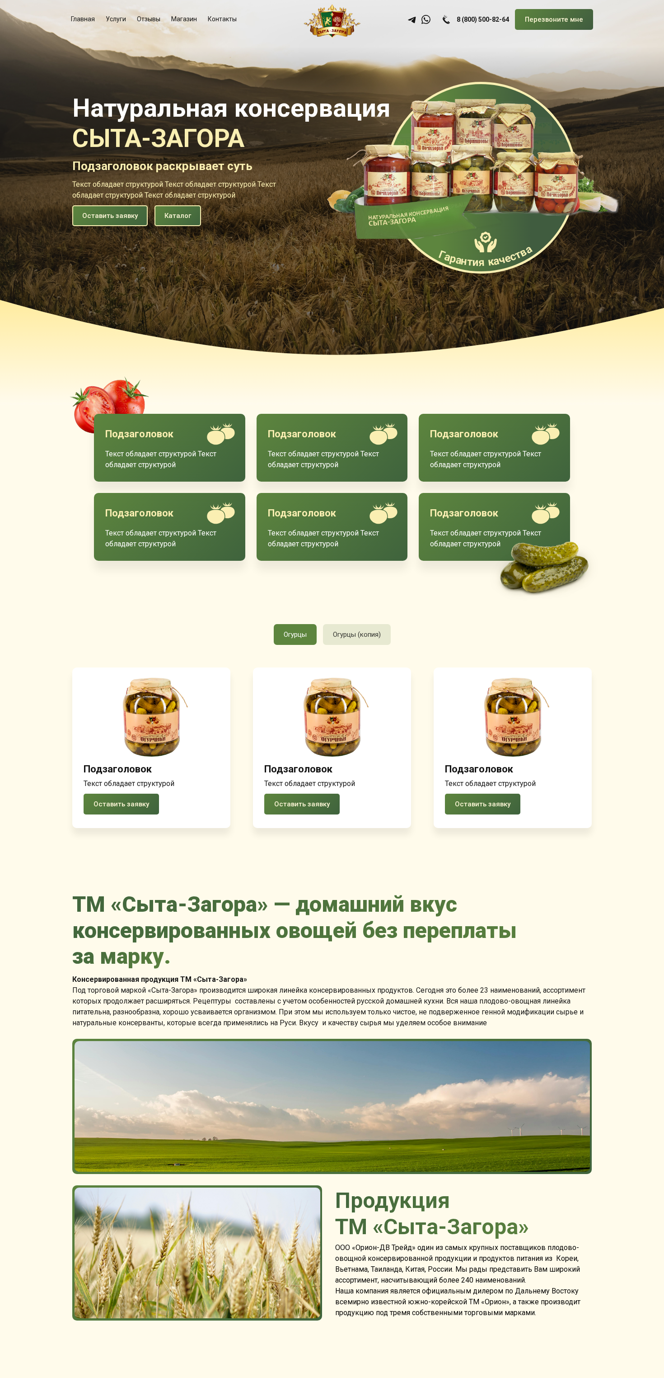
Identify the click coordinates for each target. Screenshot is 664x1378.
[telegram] (412, 19)
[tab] (295, 634)
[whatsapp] (425, 19)
